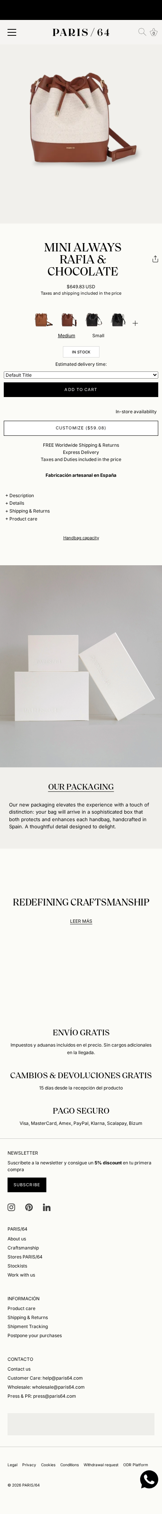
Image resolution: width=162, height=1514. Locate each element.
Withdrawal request (101, 1464)
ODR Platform (135, 1464)
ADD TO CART (80, 389)
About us (17, 1239)
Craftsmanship (23, 1248)
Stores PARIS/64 (25, 1257)
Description (21, 495)
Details (16, 503)
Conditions (69, 1464)
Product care (23, 519)
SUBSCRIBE (27, 1184)
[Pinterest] (29, 1207)
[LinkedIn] (46, 1207)
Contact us (19, 1369)
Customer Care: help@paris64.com (45, 1378)
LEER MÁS (81, 921)
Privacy (29, 1464)
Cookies (48, 1464)
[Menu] (12, 32)
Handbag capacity (81, 538)
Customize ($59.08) (81, 428)
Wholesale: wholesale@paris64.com (46, 1387)
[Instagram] (11, 1207)
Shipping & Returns (29, 511)
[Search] (142, 32)
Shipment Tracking (28, 1326)
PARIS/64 (31, 1485)
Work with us (21, 1275)
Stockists (17, 1266)
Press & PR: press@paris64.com (42, 1396)
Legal (12, 1464)
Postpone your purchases (35, 1335)
